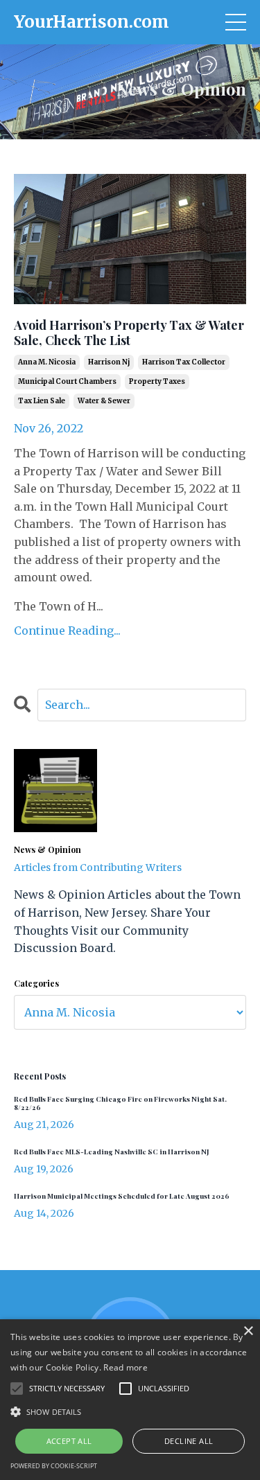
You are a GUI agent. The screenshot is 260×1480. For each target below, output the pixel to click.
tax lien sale (41, 400)
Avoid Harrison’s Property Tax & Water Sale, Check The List (129, 333)
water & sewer (104, 400)
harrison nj (109, 362)
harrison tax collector (183, 362)
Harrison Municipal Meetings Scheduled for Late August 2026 (121, 1196)
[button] (130, 1411)
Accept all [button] (69, 1441)
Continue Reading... (67, 630)
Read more (125, 1367)
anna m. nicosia (47, 362)
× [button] (248, 1331)
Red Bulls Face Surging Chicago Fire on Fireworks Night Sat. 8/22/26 (120, 1103)
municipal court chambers (67, 381)
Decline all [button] (188, 1441)
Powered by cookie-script (53, 1465)
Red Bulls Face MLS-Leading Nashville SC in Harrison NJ (111, 1151)
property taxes (157, 381)
